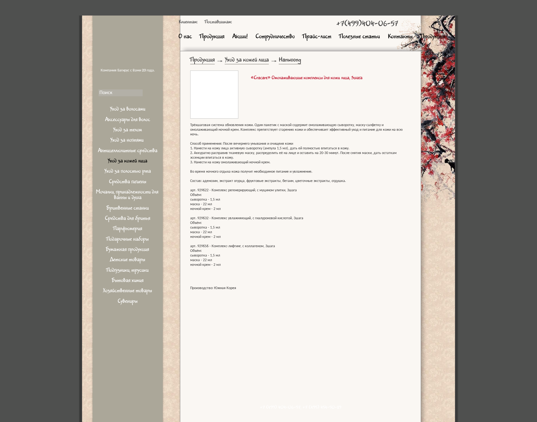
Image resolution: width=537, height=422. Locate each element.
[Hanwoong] (290, 61)
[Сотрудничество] (275, 37)
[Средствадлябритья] (127, 219)
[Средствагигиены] (128, 182)
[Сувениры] (128, 302)
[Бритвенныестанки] (128, 208)
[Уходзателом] (127, 131)
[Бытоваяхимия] (128, 281)
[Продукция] (212, 37)
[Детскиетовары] (127, 260)
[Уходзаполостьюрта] (127, 172)
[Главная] (128, 39)
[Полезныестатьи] (359, 37)
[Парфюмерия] (127, 229)
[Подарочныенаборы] (128, 240)
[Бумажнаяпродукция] (127, 250)
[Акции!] (240, 37)
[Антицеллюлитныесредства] (128, 151)
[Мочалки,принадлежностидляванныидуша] (128, 195)
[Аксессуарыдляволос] (127, 120)
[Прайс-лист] (317, 37)
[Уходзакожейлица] (128, 162)
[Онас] (185, 37)
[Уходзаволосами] (128, 110)
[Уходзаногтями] (127, 141)
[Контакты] (400, 37)
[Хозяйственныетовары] (127, 291)
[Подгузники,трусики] (128, 271)
